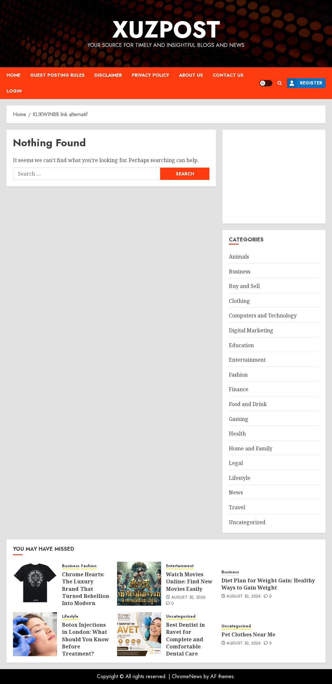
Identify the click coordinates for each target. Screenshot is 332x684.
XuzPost (166, 29)
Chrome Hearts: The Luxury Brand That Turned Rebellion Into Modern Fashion (85, 592)
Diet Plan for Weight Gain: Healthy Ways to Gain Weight (268, 584)
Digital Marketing (251, 330)
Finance (238, 389)
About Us (191, 75)
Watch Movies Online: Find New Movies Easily (189, 581)
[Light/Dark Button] (265, 83)
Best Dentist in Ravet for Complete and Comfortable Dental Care (185, 639)
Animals (239, 256)
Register (311, 83)
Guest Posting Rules (57, 75)
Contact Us (228, 75)
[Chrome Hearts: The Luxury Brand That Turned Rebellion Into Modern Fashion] (35, 584)
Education (241, 345)
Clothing (239, 300)
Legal (236, 463)
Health (237, 433)
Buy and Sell (244, 286)
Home (13, 75)
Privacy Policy (150, 75)
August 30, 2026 (189, 597)
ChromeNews (187, 676)
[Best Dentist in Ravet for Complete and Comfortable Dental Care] (139, 634)
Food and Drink (248, 404)
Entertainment (247, 359)
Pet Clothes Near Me (248, 634)
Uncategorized (247, 522)
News (236, 492)
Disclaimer (108, 75)
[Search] (280, 83)
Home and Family (250, 448)
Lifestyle (239, 477)
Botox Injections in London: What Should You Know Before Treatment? (85, 639)
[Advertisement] (274, 176)
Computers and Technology (263, 315)
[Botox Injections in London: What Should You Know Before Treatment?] (35, 634)
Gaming (238, 419)
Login (14, 91)
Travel (237, 507)
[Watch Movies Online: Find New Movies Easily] (139, 584)
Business (239, 271)
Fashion (238, 374)
